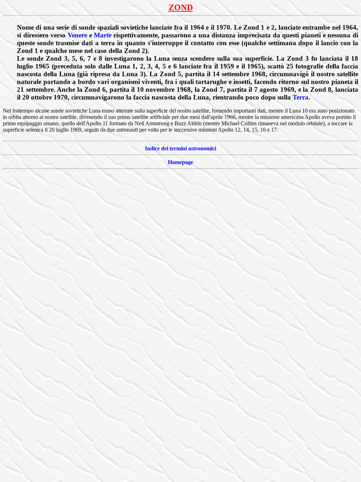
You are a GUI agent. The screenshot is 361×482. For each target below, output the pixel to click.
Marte (102, 35)
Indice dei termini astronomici (180, 148)
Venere (77, 35)
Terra (300, 97)
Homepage (180, 162)
